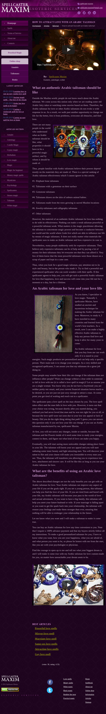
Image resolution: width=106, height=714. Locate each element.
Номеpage (11, 23)
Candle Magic (13, 145)
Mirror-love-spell (44, 633)
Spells (9, 28)
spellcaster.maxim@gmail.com (91, 8)
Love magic (12, 160)
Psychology (12, 185)
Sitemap (88, 702)
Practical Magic (15, 53)
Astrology (11, 140)
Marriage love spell (45, 638)
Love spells (67, 679)
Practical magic (69, 698)
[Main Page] (15, 7)
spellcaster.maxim (86, 4)
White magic (12, 205)
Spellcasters (12, 190)
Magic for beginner (15, 170)
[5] (41, 664)
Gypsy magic (12, 150)
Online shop (89, 691)
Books (15, 80)
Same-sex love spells (46, 643)
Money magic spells (15, 175)
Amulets (14, 67)
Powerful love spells (46, 628)
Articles (88, 698)
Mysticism (11, 180)
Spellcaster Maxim (58, 76)
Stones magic (12, 195)
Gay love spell (43, 654)
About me (11, 38)
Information (89, 694)
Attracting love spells (47, 649)
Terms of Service (14, 33)
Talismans (14, 73)
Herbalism (11, 155)
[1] (33, 664)
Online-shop (15, 61)
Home (87, 679)
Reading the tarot (69, 694)
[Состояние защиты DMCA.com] (10, 691)
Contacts (10, 43)
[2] (35, 664)
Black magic (67, 691)
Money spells (68, 683)
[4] (39, 664)
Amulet (10, 135)
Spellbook (89, 683)
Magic (9, 165)
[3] (37, 664)
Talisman (10, 200)
